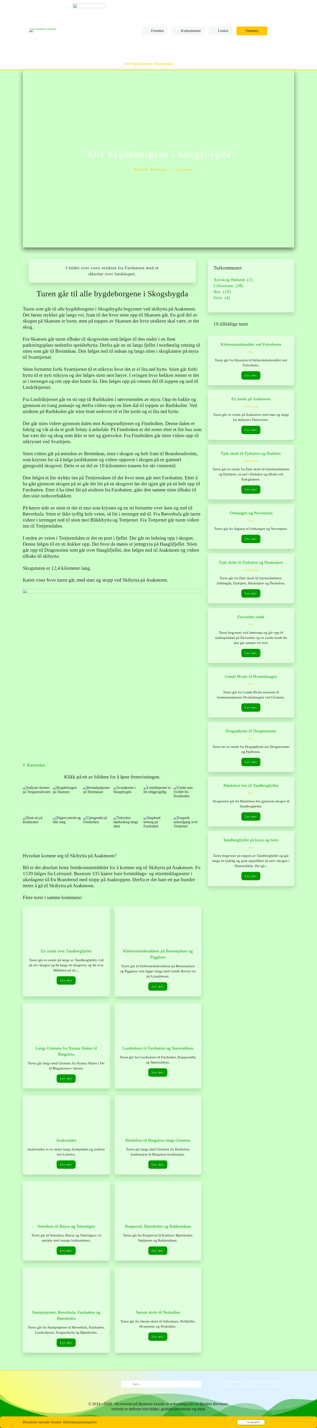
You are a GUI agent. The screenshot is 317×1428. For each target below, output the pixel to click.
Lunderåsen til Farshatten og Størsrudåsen (158, 1048)
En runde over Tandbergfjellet (66, 951)
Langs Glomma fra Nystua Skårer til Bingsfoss (66, 1051)
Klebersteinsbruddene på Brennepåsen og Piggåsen (158, 954)
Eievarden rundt (250, 617)
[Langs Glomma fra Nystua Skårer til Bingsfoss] (66, 1024)
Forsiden (157, 31)
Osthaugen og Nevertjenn (251, 513)
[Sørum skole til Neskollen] (158, 1288)
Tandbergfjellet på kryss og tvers (250, 840)
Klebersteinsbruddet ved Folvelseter (251, 344)
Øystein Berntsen (150, 169)
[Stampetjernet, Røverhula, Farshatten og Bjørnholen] (66, 1288)
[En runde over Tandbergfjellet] (66, 927)
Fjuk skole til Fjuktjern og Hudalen (251, 453)
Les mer (66, 980)
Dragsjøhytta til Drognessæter (251, 731)
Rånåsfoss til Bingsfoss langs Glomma (157, 1140)
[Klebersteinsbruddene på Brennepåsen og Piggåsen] (158, 927)
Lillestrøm (183, 170)
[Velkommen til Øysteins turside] (43, 30)
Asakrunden (66, 1140)
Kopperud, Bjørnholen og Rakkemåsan (158, 1226)
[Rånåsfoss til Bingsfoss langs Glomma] (158, 1116)
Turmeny (252, 31)
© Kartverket (34, 765)
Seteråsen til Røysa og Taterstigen (66, 1226)
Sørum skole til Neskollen (158, 1312)
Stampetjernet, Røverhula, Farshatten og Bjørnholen (66, 1315)
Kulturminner (191, 31)
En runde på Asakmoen (251, 399)
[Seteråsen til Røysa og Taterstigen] (66, 1202)
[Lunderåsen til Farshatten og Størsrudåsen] (158, 1024)
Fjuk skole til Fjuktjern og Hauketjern (251, 562)
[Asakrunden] (66, 1116)
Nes (251, 352)
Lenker (223, 31)
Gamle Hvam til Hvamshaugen (251, 676)
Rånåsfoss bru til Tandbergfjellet (250, 785)
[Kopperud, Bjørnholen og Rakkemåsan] (158, 1202)
